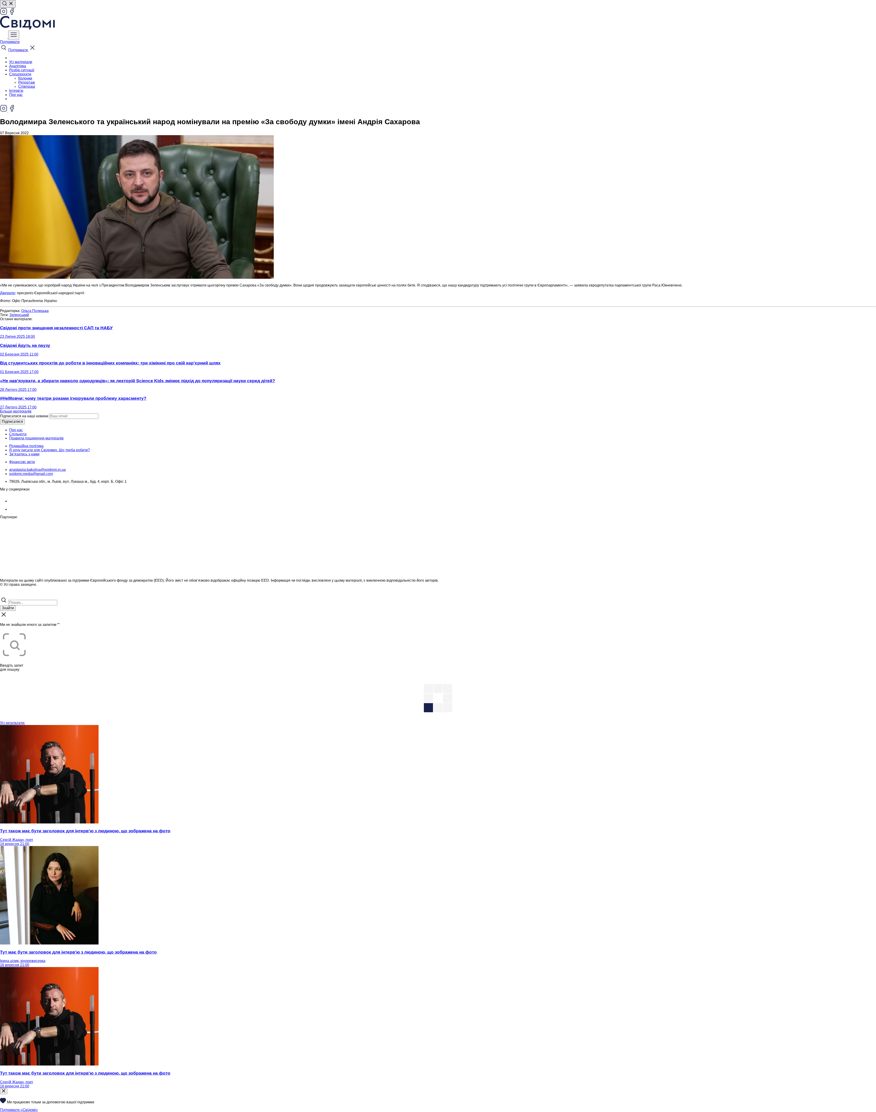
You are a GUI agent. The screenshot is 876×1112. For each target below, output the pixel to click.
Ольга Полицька (35, 311)
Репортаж (26, 82)
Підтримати (10, 42)
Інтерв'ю (16, 91)
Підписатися (12, 421)
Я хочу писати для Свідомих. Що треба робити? (49, 450)
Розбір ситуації (21, 70)
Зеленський (19, 315)
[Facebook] (12, 14)
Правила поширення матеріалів (36, 438)
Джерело (7, 293)
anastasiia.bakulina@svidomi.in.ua (37, 470)
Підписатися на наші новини (24, 416)
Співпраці (26, 86)
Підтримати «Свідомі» (19, 1110)
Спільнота (17, 434)
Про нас (16, 95)
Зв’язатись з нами (24, 454)
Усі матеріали (20, 62)
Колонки (25, 78)
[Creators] (9, 594)
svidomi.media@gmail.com (31, 474)
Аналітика (17, 66)
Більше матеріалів (15, 411)
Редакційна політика (26, 446)
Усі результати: (12, 723)
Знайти (8, 608)
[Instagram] (4, 14)
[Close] (3, 1091)
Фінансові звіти (22, 462)
